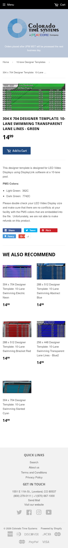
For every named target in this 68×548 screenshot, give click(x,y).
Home (6, 62)
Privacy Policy (34, 477)
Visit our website (34, 504)
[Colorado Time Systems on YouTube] (49, 513)
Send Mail (34, 500)
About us (34, 467)
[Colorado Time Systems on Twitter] (19, 513)
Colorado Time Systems (24, 528)
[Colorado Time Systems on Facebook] (29, 513)
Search (34, 462)
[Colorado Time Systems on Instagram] (39, 513)
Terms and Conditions (34, 472)
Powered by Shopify (51, 528)
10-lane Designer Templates (31, 62)
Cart (62, 4)
